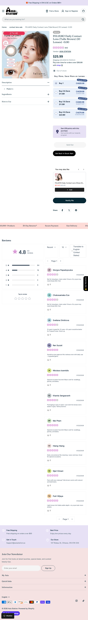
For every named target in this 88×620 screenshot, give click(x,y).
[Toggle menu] (3, 11)
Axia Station (13, 608)
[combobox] (44, 19)
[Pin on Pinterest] (76, 210)
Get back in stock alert (64, 153)
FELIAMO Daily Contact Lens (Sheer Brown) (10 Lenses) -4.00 (69, 183)
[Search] (83, 19)
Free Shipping (11, 530)
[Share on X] (69, 210)
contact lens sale (15, 27)
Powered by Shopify (26, 608)
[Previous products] (78, 169)
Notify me (70, 200)
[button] (22, 265)
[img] (58, 48)
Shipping (56, 60)
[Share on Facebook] (62, 210)
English (4, 597)
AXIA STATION (65, 51)
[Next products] (83, 169)
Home (4, 27)
